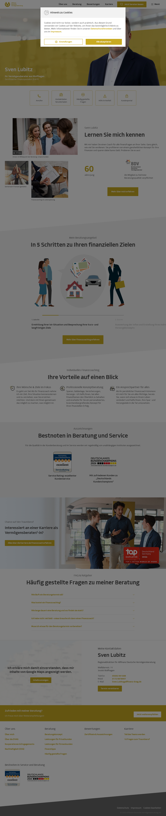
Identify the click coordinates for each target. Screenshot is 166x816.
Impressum (56, 31)
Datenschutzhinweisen (101, 28)
